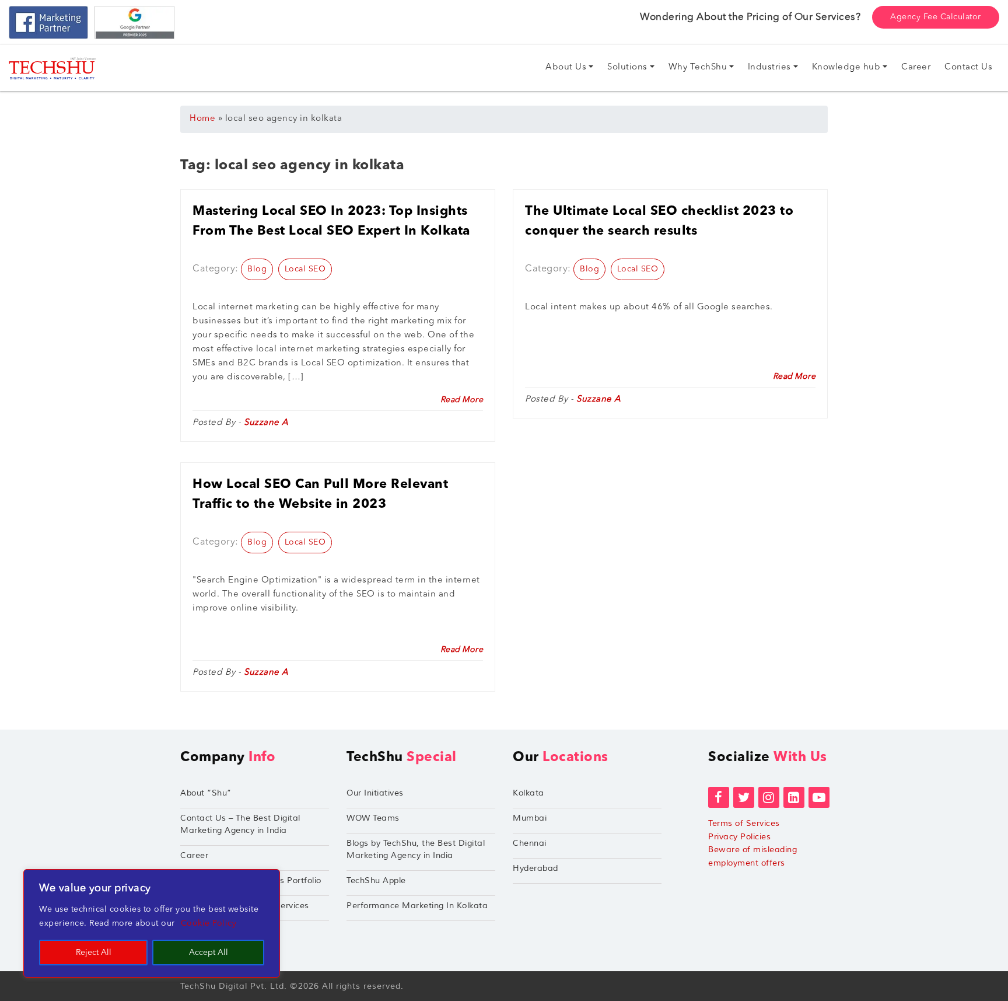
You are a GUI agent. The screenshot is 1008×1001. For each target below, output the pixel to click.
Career (194, 855)
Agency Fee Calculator (935, 17)
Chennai (530, 843)
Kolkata (528, 793)
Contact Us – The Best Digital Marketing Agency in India (240, 824)
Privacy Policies (739, 837)
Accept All (208, 952)
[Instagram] (768, 797)
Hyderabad (535, 868)
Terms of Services (744, 823)
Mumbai (530, 818)
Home (202, 118)
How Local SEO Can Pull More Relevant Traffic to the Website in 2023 (320, 494)
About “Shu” (206, 793)
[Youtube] (819, 797)
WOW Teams (373, 818)
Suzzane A (266, 422)
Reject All (93, 952)
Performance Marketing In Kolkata (417, 906)
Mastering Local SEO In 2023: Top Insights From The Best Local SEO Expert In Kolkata (331, 221)
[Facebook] (718, 797)
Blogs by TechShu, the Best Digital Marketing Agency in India (415, 849)
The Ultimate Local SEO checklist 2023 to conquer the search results (659, 221)
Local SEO (305, 269)
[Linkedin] (793, 797)
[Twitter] (743, 797)
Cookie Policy (209, 923)
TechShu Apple (376, 880)
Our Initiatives (375, 793)
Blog (257, 269)
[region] (151, 923)
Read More (462, 400)
